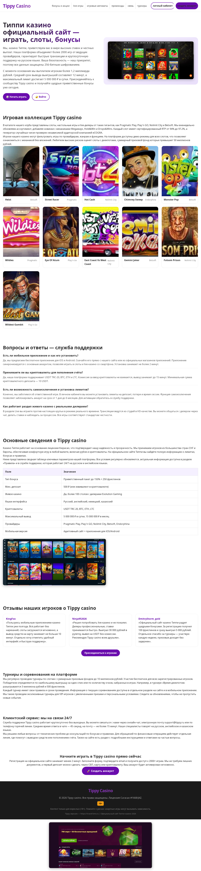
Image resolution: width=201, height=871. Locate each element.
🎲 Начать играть (16, 96)
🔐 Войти (40, 96)
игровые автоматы (97, 5)
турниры (142, 5)
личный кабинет (163, 5)
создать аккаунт (186, 5)
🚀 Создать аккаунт (100, 771)
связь (131, 5)
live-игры (78, 5)
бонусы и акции (61, 5)
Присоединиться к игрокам (100, 652)
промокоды (118, 5)
